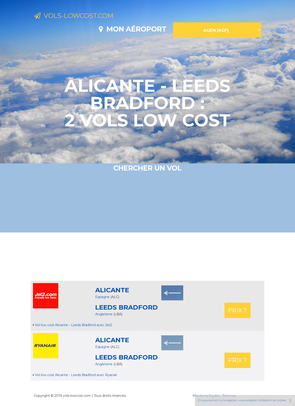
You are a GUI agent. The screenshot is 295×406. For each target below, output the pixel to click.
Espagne (102, 297)
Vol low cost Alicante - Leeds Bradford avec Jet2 (73, 325)
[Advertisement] (147, 256)
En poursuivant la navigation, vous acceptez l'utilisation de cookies (242, 400)
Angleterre (104, 314)
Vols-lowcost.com (77, 16)
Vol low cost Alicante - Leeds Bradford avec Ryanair (75, 375)
